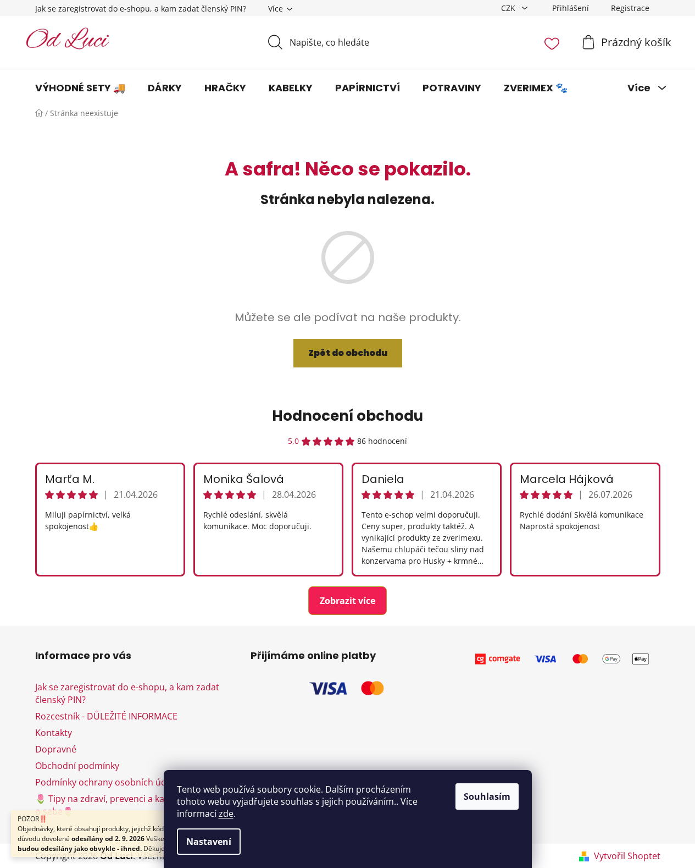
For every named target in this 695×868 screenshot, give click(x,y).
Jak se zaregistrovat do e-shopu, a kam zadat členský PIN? (140, 8)
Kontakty (53, 733)
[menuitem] (80, 88)
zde (226, 813)
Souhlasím (487, 796)
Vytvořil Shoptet (627, 856)
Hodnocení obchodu (347, 416)
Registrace (630, 8)
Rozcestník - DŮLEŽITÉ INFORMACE (106, 716)
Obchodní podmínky (77, 766)
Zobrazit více (347, 601)
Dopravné (55, 749)
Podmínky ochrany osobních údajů (107, 782)
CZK (509, 8)
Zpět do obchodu (347, 353)
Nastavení (208, 842)
